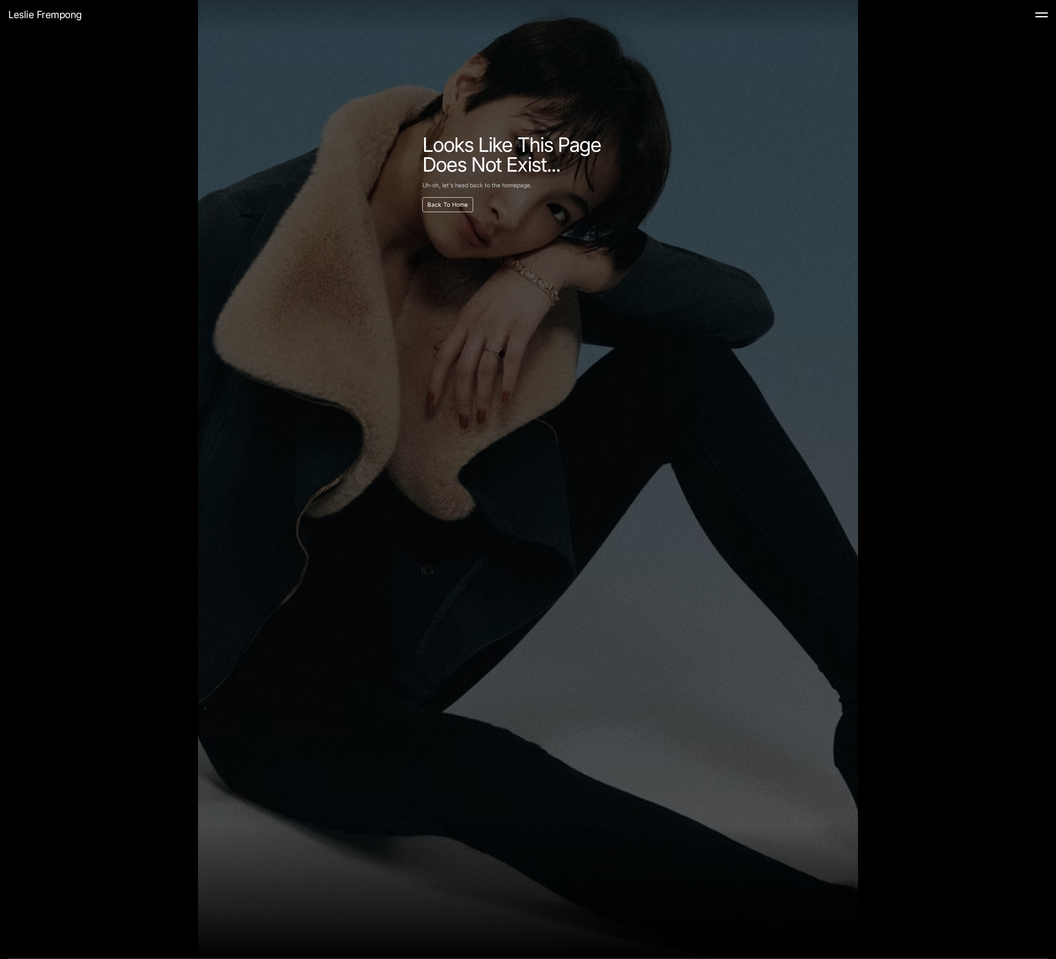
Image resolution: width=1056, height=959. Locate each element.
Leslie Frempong (45, 15)
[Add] (1041, 15)
